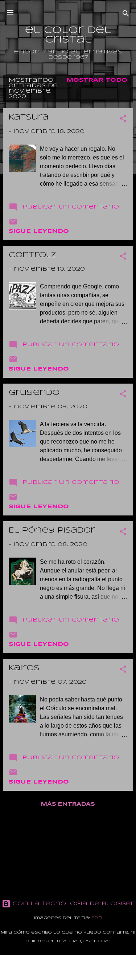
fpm (96, 918)
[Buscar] (125, 15)
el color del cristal (68, 35)
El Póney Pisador (52, 530)
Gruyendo (34, 392)
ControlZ (32, 255)
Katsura (29, 117)
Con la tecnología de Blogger (72, 903)
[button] (123, 120)
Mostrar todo (96, 80)
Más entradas (68, 804)
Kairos (24, 668)
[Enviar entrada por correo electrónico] (13, 224)
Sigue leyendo (39, 231)
